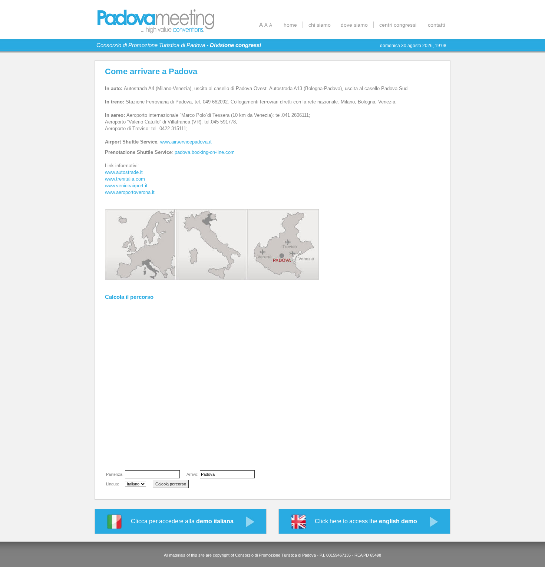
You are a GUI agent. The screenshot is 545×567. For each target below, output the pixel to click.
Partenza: (114, 474)
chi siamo (319, 25)
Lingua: (112, 484)
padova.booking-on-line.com (205, 152)
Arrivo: (192, 474)
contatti (436, 25)
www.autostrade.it (124, 172)
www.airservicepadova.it (186, 142)
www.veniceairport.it (126, 185)
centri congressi (397, 25)
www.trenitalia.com (125, 179)
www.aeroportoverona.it (130, 192)
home (290, 25)
